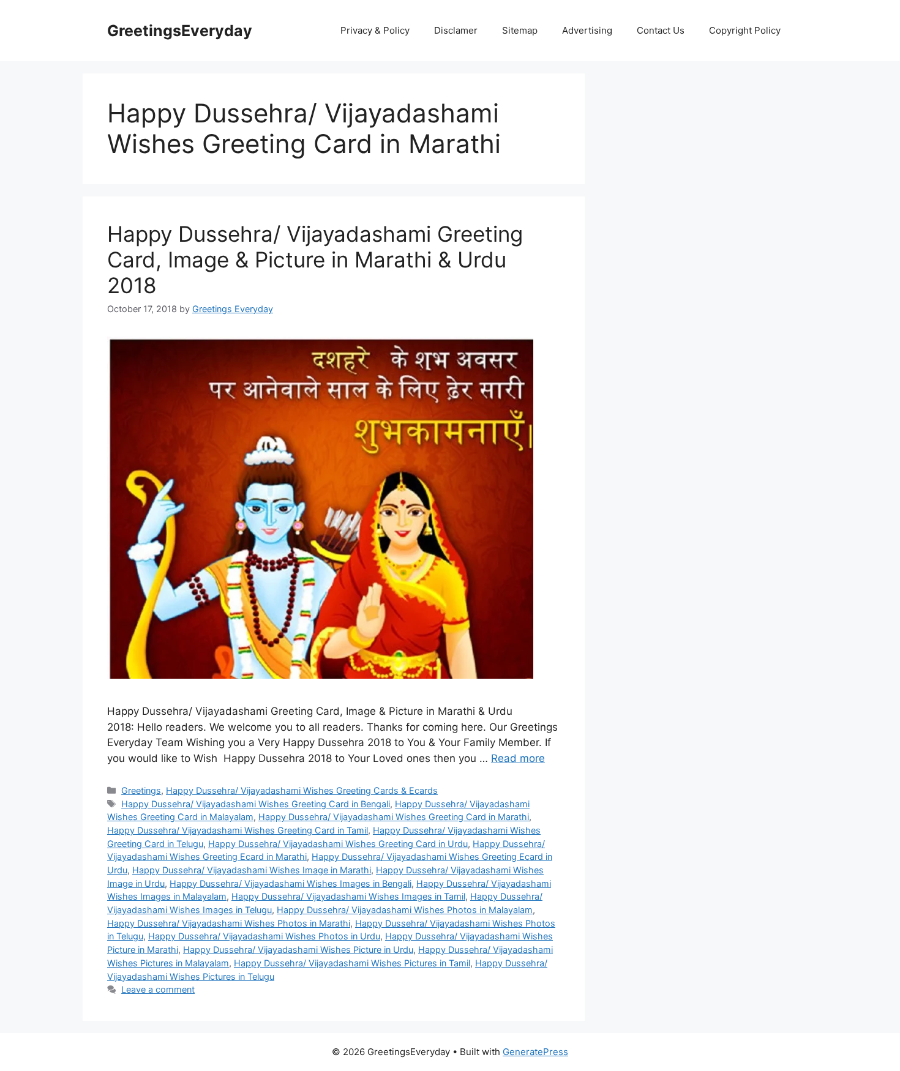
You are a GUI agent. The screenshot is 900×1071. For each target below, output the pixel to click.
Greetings (141, 790)
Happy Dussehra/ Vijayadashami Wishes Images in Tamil (348, 896)
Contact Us (660, 30)
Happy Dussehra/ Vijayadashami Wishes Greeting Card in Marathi (393, 817)
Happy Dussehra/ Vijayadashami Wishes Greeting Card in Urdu (338, 843)
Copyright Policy (745, 30)
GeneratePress (535, 1052)
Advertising (587, 30)
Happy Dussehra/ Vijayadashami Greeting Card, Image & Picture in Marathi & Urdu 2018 (315, 259)
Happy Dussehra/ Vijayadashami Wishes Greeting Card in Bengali (255, 804)
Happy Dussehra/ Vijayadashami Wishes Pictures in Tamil (352, 963)
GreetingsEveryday (179, 30)
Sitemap (520, 30)
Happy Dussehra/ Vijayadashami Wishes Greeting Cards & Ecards (302, 790)
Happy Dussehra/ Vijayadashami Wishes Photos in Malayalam (405, 910)
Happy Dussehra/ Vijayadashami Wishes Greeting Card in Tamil (237, 830)
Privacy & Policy (375, 30)
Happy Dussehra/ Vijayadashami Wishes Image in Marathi (251, 870)
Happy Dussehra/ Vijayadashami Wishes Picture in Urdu (298, 949)
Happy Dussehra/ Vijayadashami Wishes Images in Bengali (290, 883)
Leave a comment (158, 989)
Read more (518, 758)
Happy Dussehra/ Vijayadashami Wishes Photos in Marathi (228, 923)
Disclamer (456, 30)
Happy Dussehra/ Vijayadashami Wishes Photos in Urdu (264, 936)
